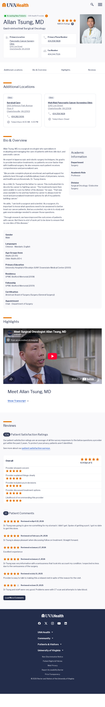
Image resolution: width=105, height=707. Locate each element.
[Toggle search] (92, 4)
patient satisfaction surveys (36, 448)
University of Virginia (49, 650)
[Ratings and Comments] (72, 23)
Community (44, 638)
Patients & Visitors (48, 644)
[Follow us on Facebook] (39, 623)
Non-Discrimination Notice (52, 657)
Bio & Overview (39, 70)
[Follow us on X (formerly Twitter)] (46, 623)
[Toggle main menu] (100, 4)
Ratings (65, 24)
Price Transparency (52, 674)
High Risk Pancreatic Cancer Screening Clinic (70, 102)
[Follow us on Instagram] (52, 623)
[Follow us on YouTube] (59, 623)
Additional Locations (13, 70)
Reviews (92, 70)
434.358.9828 (54, 41)
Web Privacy (53, 665)
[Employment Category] (46, 16)
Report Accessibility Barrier (52, 670)
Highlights (65, 70)
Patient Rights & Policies (52, 661)
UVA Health (44, 632)
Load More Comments (14, 598)
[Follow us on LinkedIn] (65, 623)
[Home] (15, 5)
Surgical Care (13, 102)
